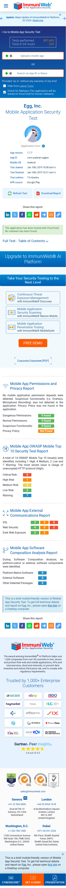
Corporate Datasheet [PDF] (33, 360)
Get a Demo (33, 882)
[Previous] (1, 18)
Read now (38, 20)
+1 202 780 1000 (17, 830)
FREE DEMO (32, 343)
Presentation (54, 882)
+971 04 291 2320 (46, 830)
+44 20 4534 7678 (46, 804)
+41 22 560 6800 (17, 804)
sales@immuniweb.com (32, 791)
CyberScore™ (11, 882)
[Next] (64, 18)
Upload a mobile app (32, 55)
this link (52, 864)
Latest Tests (27, 85)
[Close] (60, 14)
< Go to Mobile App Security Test (21, 32)
